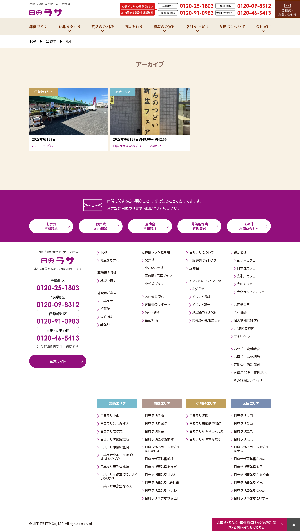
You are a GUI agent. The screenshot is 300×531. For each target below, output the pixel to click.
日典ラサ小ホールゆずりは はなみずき (117, 457)
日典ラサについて (201, 253)
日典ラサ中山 (109, 416)
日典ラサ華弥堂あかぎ (161, 467)
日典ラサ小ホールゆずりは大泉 (251, 449)
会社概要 (240, 313)
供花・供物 (152, 312)
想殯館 (105, 309)
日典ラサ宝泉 (243, 432)
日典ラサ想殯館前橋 (159, 439)
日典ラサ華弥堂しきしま (162, 482)
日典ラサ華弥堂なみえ (116, 486)
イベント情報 (201, 297)
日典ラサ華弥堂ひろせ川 (162, 498)
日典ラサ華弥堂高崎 (114, 467)
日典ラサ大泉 (243, 439)
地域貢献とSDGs (204, 313)
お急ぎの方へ (109, 260)
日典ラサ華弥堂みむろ (205, 439)
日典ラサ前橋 (154, 416)
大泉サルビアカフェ (250, 292)
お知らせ (198, 289)
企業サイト (58, 361)
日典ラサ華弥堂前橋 (159, 459)
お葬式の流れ (154, 296)
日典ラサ (106, 301)
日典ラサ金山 (243, 424)
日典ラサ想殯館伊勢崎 (205, 424)
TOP (103, 253)
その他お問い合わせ (248, 381)
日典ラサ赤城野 (156, 424)
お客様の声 (242, 305)
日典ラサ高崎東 (111, 432)
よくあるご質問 (244, 328)
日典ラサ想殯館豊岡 (114, 447)
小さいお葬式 (154, 268)
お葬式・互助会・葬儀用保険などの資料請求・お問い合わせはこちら (246, 524)
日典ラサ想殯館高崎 (114, 439)
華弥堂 (105, 325)
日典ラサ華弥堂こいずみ (251, 498)
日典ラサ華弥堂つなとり (206, 432)
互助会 (194, 268)
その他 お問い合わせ (249, 226)
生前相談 (151, 320)
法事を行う (133, 26)
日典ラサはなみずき (114, 424)
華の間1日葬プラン (158, 276)
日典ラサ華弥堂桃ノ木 (160, 475)
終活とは (240, 253)
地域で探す (108, 281)
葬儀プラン (38, 26)
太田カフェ (244, 284)
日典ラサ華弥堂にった (249, 490)
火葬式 (150, 260)
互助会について (232, 26)
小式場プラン (154, 284)
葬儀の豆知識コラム (206, 321)
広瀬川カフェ (246, 276)
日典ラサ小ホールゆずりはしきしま (162, 449)
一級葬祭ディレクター (204, 260)
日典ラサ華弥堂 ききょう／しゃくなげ (118, 476)
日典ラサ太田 (243, 416)
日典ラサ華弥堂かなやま (251, 475)
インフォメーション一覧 (205, 281)
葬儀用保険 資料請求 (199, 226)
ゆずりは (106, 317)
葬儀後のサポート (157, 304)
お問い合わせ (287, 9)
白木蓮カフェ (246, 268)
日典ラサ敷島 (154, 432)
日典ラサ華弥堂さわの (249, 459)
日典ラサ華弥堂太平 (248, 467)
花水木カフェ (246, 260)
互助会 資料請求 (150, 226)
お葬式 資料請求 (51, 226)
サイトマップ (242, 336)
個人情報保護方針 (247, 321)
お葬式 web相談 (100, 226)
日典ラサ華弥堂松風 (248, 482)
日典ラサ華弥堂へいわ (161, 490)
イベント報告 (201, 305)
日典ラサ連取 (198, 416)
